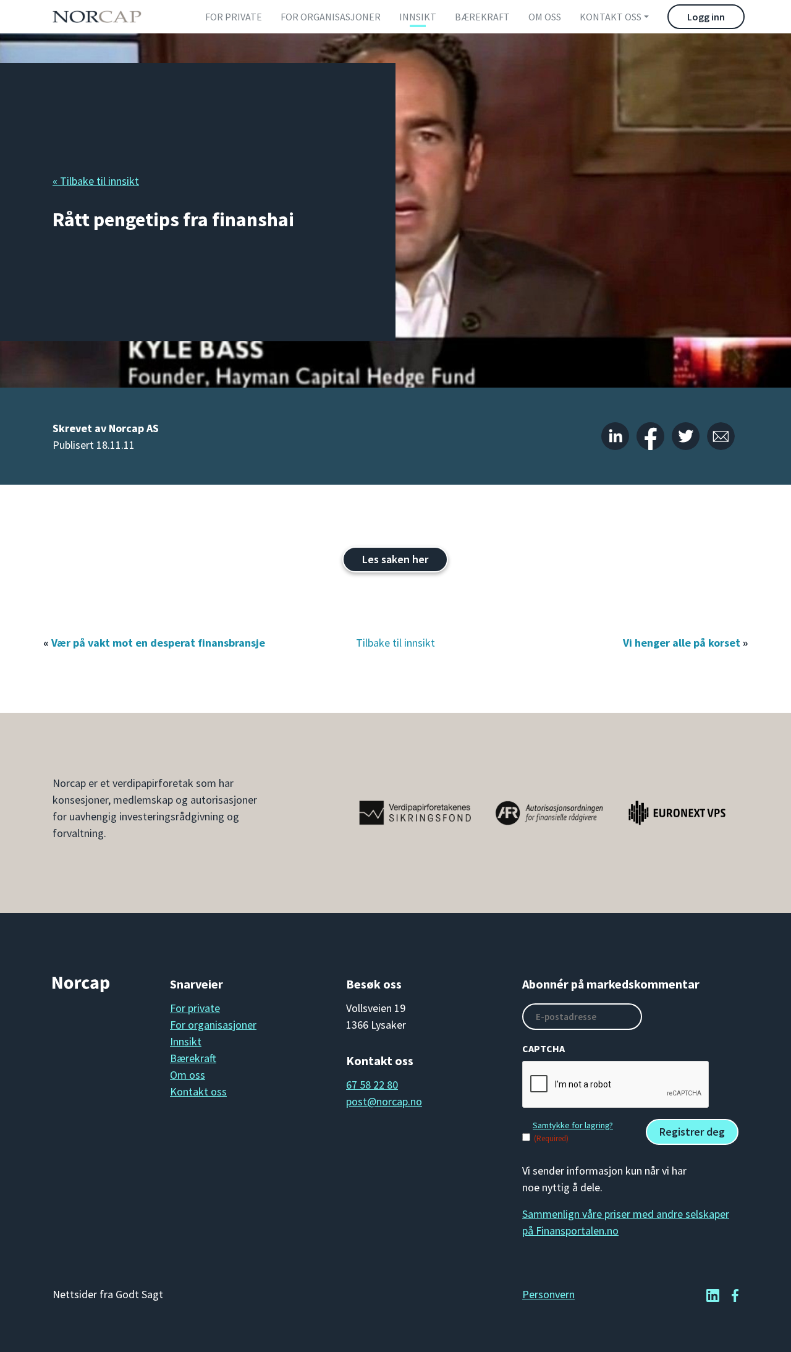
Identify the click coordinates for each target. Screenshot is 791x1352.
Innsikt (417, 17)
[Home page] (96, 17)
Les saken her (395, 559)
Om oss (544, 17)
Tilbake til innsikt (395, 643)
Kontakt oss (610, 17)
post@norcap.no (384, 1101)
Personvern (548, 1294)
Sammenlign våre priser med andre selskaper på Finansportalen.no (625, 1222)
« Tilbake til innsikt (96, 181)
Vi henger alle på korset (681, 643)
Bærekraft (482, 17)
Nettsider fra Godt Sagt (108, 1294)
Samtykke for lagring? (573, 1125)
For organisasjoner (331, 17)
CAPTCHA (543, 1048)
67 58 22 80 (372, 1085)
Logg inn (706, 17)
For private (233, 17)
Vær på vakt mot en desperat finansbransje (158, 643)
